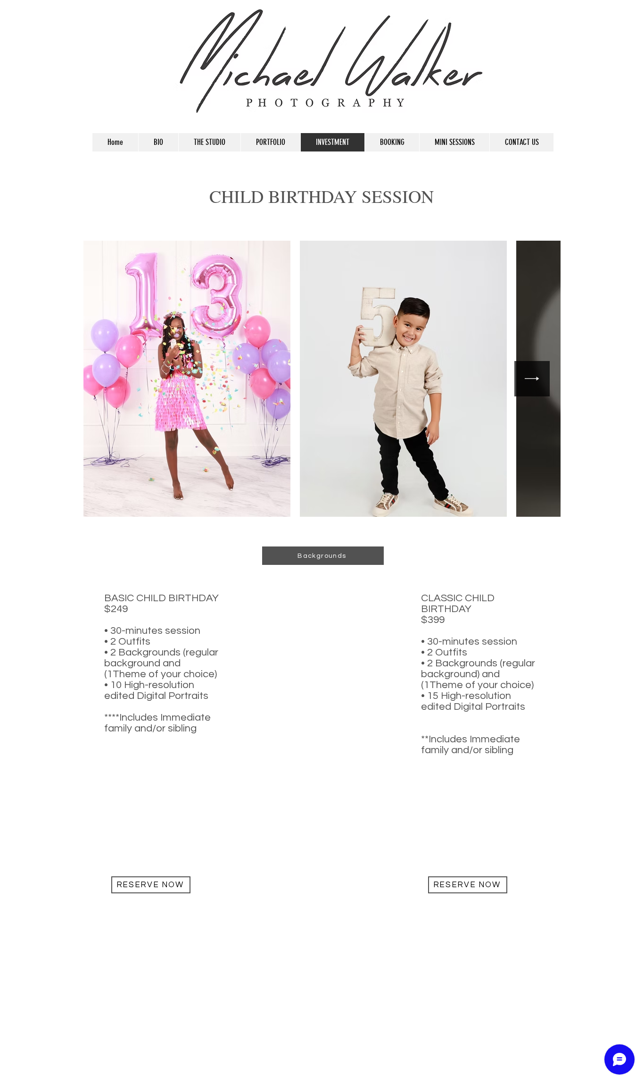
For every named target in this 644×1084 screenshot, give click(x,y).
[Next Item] (532, 378)
